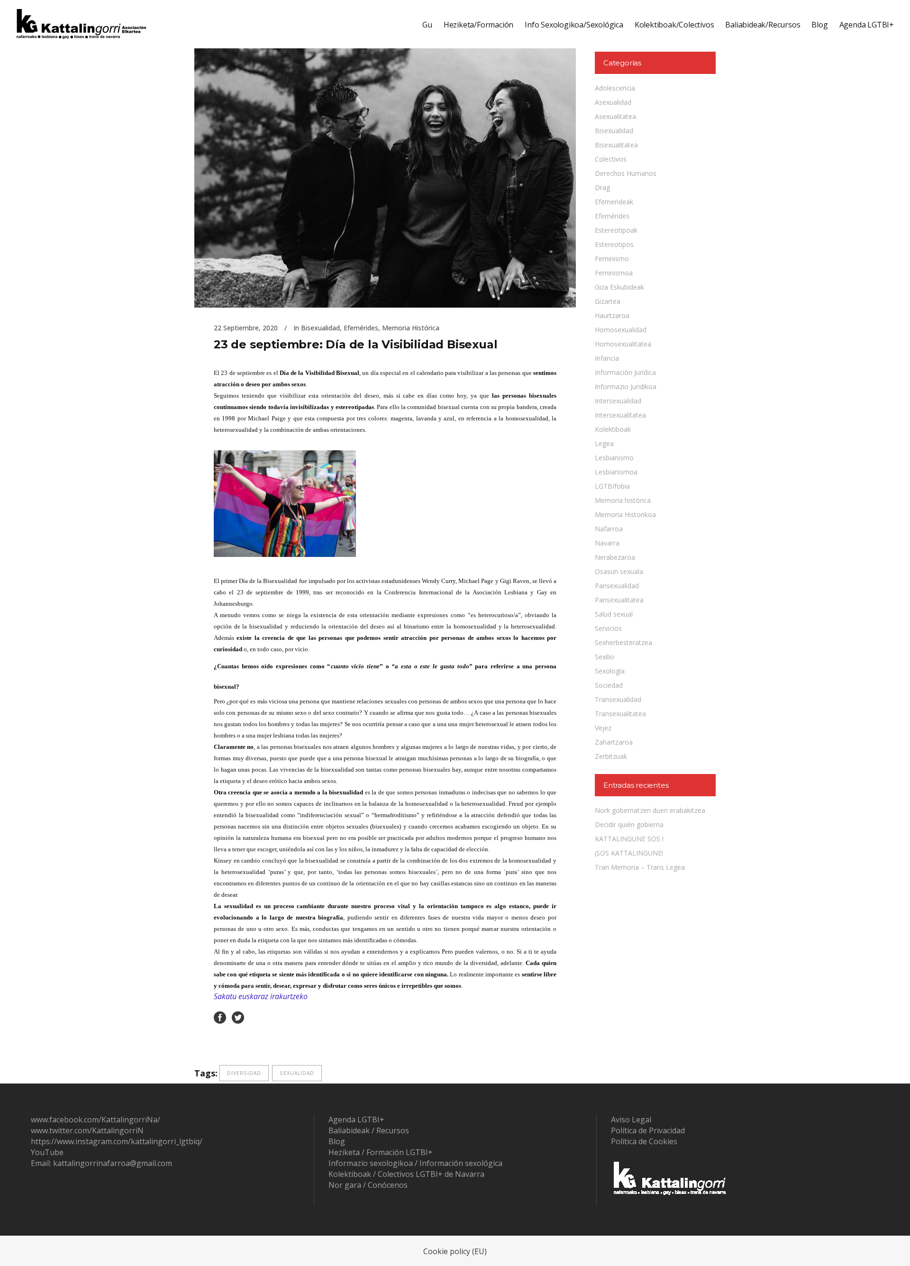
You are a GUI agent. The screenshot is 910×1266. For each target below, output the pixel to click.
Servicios (608, 628)
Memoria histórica (410, 327)
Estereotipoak (616, 230)
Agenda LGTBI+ (356, 1119)
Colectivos (611, 159)
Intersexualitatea (620, 414)
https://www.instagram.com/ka (85, 1141)
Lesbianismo (614, 457)
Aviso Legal (631, 1119)
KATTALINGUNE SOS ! (629, 838)
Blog (336, 1141)
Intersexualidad (618, 400)
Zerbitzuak (611, 756)
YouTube (47, 1152)
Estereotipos (614, 244)
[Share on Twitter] (238, 1017)
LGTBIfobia (612, 486)
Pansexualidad (617, 585)
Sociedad (609, 685)
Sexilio (604, 656)
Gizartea (607, 301)
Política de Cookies (644, 1141)
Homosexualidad (620, 329)
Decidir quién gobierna (629, 824)
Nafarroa (609, 528)
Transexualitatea (620, 713)
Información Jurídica (625, 372)
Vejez (603, 727)
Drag (602, 187)
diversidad (244, 1073)
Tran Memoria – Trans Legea (640, 867)
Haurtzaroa (612, 315)
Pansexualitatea (619, 599)
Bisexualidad (320, 327)
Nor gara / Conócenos (368, 1185)
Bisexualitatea (616, 144)
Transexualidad (618, 699)
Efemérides (361, 327)
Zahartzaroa (614, 742)
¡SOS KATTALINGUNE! (629, 852)
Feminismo (612, 258)
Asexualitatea (615, 116)
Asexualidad (613, 102)
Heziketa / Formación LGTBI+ (380, 1152)
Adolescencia (615, 87)
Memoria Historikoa (625, 514)
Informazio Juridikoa (625, 386)
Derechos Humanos (625, 173)
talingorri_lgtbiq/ (172, 1141)
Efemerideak (614, 201)
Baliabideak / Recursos (368, 1130)
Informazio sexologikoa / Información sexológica (415, 1163)
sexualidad (297, 1073)
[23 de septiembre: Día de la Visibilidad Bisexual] (385, 165)
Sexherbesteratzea (623, 642)
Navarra (607, 542)
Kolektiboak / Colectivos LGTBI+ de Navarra (406, 1174)
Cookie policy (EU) (455, 1251)
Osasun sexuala (619, 571)
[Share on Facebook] (220, 1017)
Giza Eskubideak (619, 286)
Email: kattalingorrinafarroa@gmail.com (101, 1163)
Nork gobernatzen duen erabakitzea (650, 810)
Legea (604, 443)
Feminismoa (614, 272)
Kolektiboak (613, 429)
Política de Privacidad (648, 1130)
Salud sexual (614, 614)
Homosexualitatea (623, 343)
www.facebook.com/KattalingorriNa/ (95, 1119)
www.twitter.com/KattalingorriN (87, 1130)
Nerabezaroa (615, 557)
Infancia (607, 358)
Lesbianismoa (616, 471)
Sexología (610, 670)
